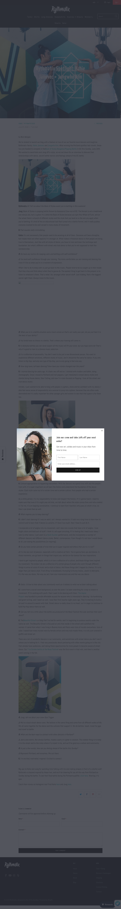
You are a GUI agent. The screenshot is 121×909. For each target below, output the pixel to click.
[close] (102, 430)
